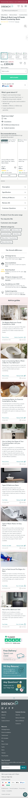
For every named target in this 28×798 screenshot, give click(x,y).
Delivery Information (20, 718)
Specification (6, 192)
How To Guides (21, 586)
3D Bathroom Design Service (11, 124)
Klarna (2, 750)
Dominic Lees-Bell (6, 545)
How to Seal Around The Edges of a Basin (13, 570)
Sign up (23, 767)
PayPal (2, 747)
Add (12, 175)
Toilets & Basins (4, 14)
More (20, 259)
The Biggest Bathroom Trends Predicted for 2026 (11, 323)
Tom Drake (4, 500)
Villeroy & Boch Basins (7, 242)
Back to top (14, 697)
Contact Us (18, 723)
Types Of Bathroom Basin (10, 485)
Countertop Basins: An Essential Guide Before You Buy (12, 400)
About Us (3, 715)
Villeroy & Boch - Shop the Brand (9, 238)
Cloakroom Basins (17, 230)
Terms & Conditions (14, 788)
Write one (17, 21)
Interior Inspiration (20, 337)
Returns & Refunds (20, 721)
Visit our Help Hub (6, 777)
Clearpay (3, 753)
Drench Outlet (4, 744)
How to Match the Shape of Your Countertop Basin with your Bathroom (13, 443)
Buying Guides (21, 376)
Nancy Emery (5, 337)
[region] (14, 160)
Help (5, 118)
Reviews (4, 203)
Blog (2, 741)
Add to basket (18, 77)
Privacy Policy (22, 788)
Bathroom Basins (13, 14)
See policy (8, 280)
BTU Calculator (4, 738)
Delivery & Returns (8, 197)
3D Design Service (5, 729)
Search (3, 10)
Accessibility (9, 791)
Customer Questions (9, 208)
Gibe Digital (8, 794)
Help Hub (18, 715)
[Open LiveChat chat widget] (25, 794)
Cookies (3, 791)
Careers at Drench (5, 721)
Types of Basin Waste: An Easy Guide (12, 524)
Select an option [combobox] (5, 71)
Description (6, 187)
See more (22, 294)
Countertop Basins (23, 14)
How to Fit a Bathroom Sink (11, 609)
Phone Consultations (6, 732)
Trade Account (4, 735)
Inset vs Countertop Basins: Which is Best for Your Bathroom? (13, 362)
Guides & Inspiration (9, 128)
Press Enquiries (4, 756)
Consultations (7, 121)
